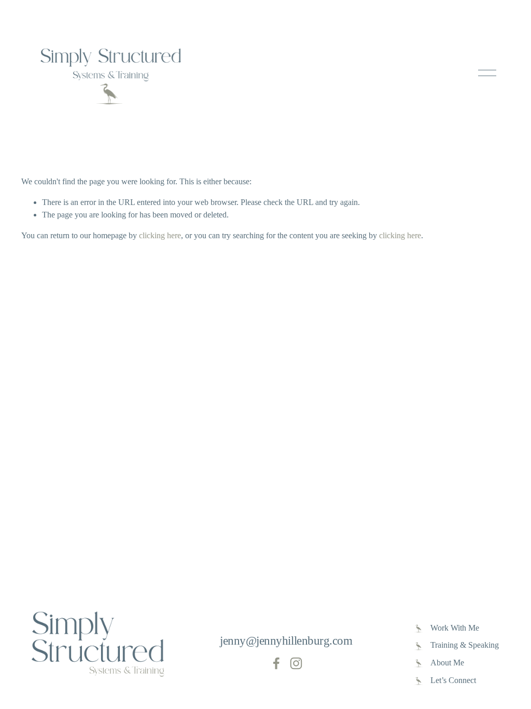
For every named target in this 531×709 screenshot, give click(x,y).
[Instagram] (296, 663)
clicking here (160, 235)
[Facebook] (276, 663)
